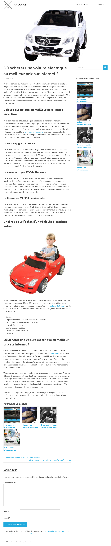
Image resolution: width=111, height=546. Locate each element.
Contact (102, 5)
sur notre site (54, 353)
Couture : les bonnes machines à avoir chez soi (22, 457)
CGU (92, 5)
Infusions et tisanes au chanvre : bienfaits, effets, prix (49, 460)
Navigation (80, 5)
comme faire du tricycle (55, 306)
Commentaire (9, 482)
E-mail (6, 518)
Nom (6, 511)
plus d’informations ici (34, 132)
